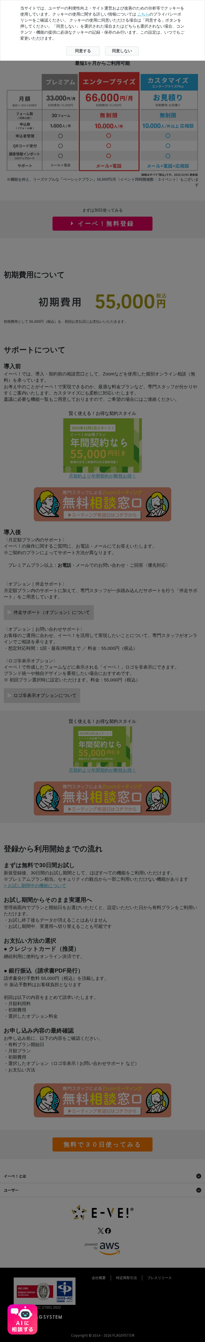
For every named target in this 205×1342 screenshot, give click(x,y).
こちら (143, 14)
